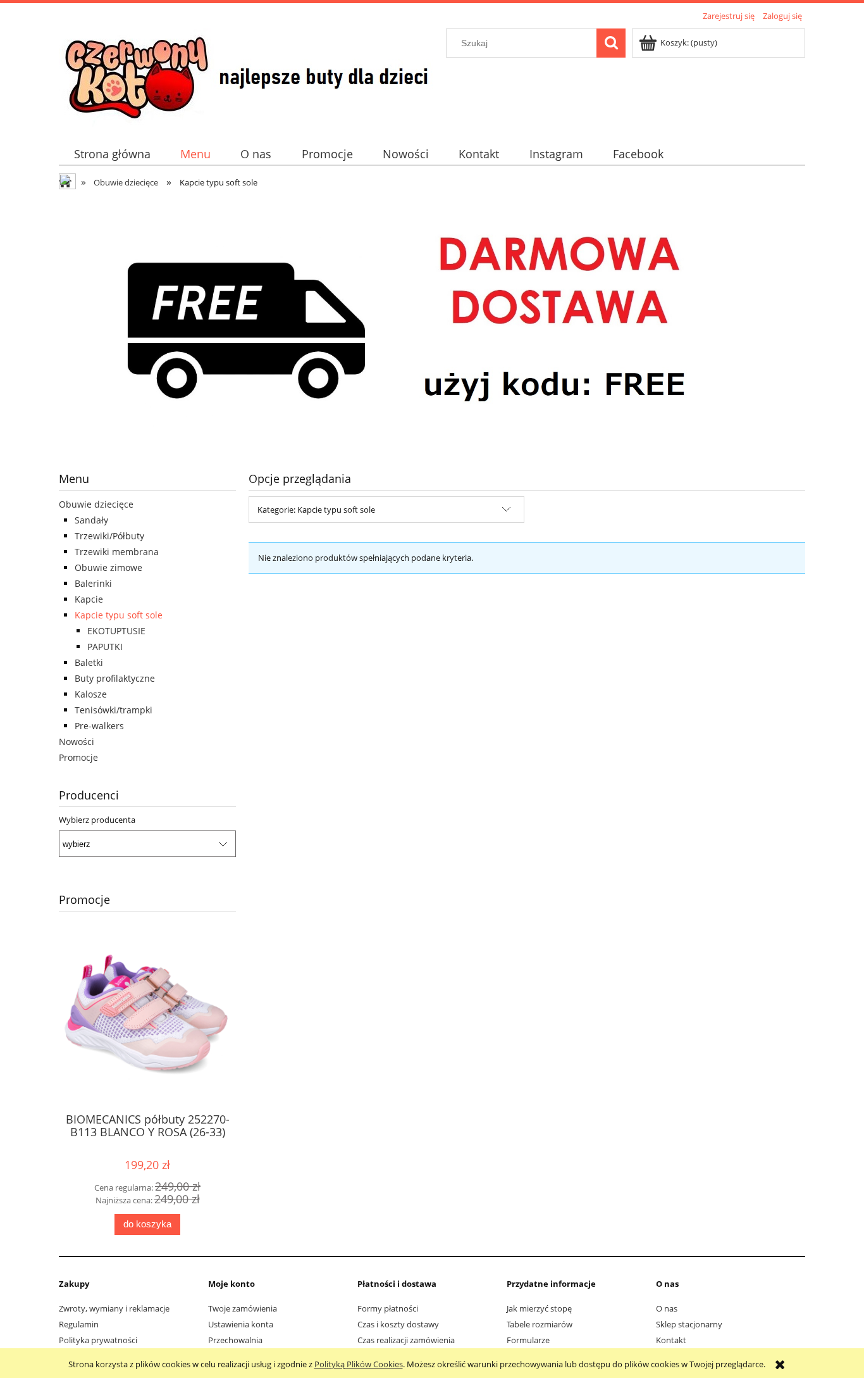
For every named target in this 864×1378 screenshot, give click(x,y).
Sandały (91, 520)
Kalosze (91, 694)
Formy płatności (387, 1308)
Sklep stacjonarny (689, 1324)
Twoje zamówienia (242, 1308)
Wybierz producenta (97, 819)
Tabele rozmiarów (539, 1324)
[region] (432, 322)
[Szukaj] (611, 43)
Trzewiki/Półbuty (109, 536)
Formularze (528, 1340)
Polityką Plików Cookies (358, 1364)
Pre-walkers (99, 726)
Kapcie (89, 599)
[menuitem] (112, 154)
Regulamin (79, 1324)
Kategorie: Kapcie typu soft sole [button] (316, 509)
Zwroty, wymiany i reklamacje (114, 1308)
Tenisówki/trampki (113, 710)
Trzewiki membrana (117, 552)
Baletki (89, 662)
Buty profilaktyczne (115, 678)
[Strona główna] (250, 76)
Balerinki (93, 583)
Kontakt (671, 1340)
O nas (666, 1308)
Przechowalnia (235, 1340)
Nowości (76, 742)
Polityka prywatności (98, 1340)
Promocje (78, 757)
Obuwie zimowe (108, 567)
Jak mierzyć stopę (539, 1308)
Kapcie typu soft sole (119, 615)
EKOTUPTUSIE (116, 631)
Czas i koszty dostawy (398, 1324)
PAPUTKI (105, 647)
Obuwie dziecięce (96, 504)
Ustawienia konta (240, 1324)
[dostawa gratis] (432, 322)
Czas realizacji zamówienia (406, 1340)
